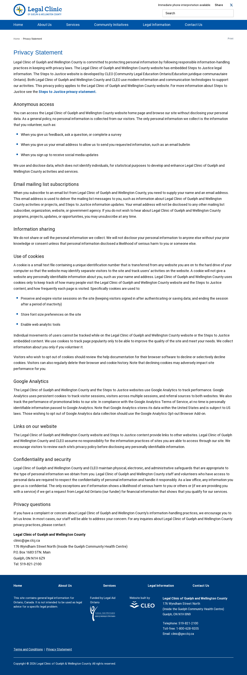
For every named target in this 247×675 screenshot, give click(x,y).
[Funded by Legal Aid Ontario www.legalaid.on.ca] (102, 620)
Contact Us (193, 25)
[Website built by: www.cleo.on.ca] (142, 607)
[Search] (229, 13)
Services (73, 25)
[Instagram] (232, 661)
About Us (44, 25)
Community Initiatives (111, 25)
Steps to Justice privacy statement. (67, 92)
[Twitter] (224, 661)
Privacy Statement (59, 649)
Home (18, 25)
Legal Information (156, 25)
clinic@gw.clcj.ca (182, 634)
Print (230, 38)
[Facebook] (216, 661)
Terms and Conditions (28, 649)
